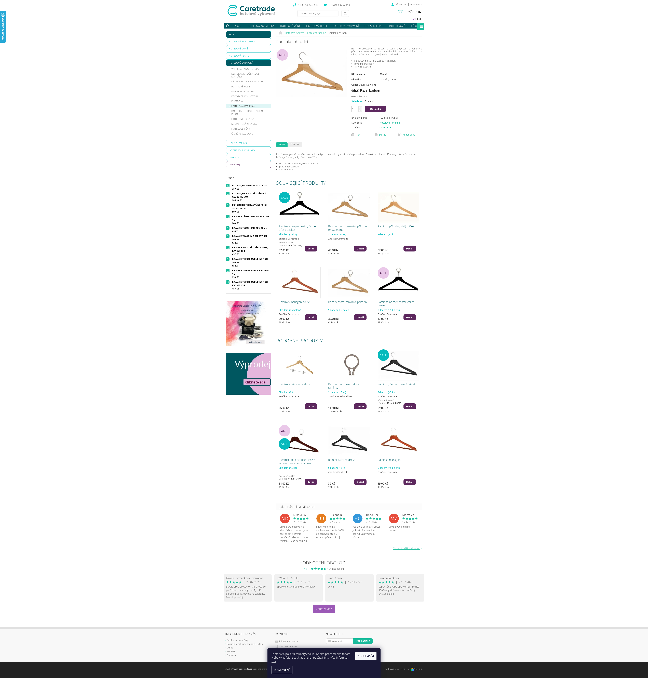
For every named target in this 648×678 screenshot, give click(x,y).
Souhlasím (366, 656)
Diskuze (295, 144)
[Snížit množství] (359, 110)
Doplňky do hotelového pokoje (247, 112)
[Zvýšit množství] (359, 107)
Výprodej (234, 164)
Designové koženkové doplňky (245, 75)
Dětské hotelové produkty (248, 81)
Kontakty (231, 651)
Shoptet (418, 669)
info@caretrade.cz (288, 641)
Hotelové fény (240, 128)
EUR (419, 19)
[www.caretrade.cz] (257, 10)
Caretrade (385, 127)
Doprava (231, 655)
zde (274, 661)
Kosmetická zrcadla (244, 123)
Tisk (358, 134)
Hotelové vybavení (346, 26)
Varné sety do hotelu (245, 68)
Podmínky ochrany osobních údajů (245, 643)
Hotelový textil (317, 26)
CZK (413, 19)
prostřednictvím (403, 669)
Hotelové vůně (290, 26)
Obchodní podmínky (237, 640)
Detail (311, 248)
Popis (282, 144)
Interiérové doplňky (403, 26)
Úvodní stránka (228, 26)
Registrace (416, 4)
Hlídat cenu (409, 134)
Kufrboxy (237, 101)
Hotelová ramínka (242, 106)
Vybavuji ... (235, 157)
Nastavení (282, 670)
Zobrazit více (324, 609)
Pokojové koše (240, 86)
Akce (238, 26)
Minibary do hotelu (244, 91)
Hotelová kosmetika (260, 26)
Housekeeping (374, 26)
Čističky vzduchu (242, 133)
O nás (230, 647)
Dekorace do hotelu (244, 96)
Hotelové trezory (242, 119)
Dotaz (382, 134)
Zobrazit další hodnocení (406, 548)
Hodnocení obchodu (324, 563)
